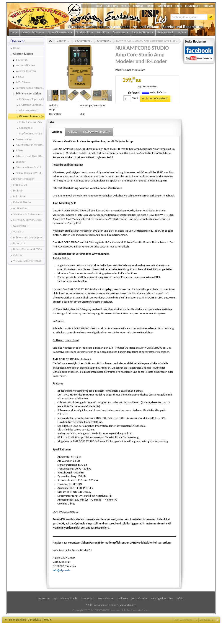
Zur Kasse (205, 620)
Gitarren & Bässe (65, 41)
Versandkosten (149, 87)
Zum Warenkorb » (184, 620)
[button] (210, 17)
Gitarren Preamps (106, 41)
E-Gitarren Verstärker (85, 41)
